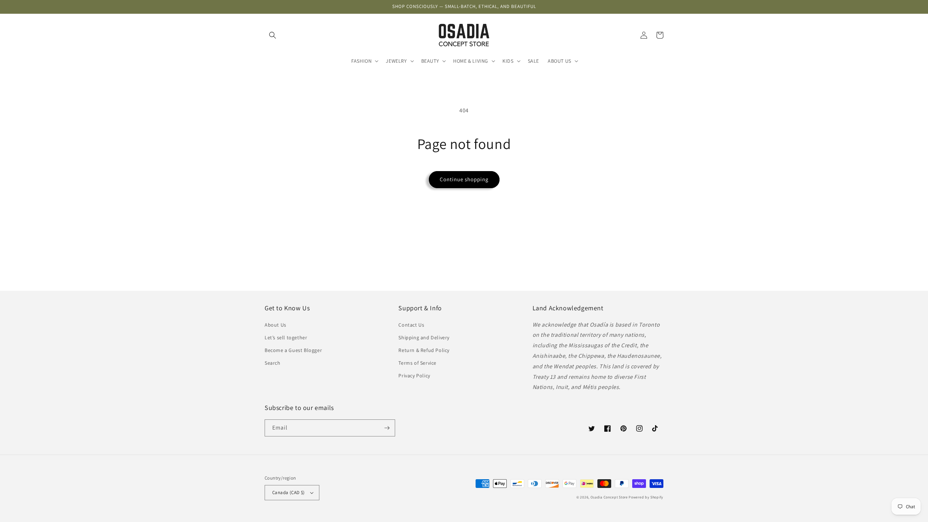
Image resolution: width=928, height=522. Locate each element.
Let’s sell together (286, 337)
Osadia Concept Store (609, 497)
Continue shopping (464, 179)
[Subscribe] (387, 427)
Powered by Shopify (646, 497)
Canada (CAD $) (288, 492)
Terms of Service (417, 363)
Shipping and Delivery (424, 337)
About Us (275, 325)
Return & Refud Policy (424, 350)
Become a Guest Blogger (293, 350)
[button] (273, 35)
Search (273, 363)
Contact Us (411, 325)
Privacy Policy (414, 375)
